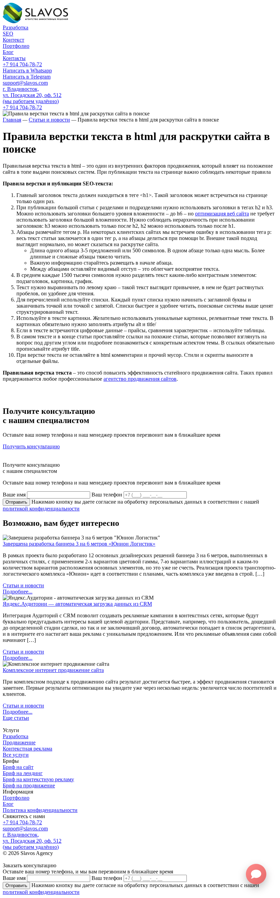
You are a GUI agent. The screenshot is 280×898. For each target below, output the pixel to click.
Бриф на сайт (18, 767)
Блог (8, 52)
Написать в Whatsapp (27, 70)
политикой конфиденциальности (41, 508)
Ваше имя (14, 494)
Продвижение (19, 742)
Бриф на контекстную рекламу (38, 779)
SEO (8, 34)
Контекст (13, 40)
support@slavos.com (25, 83)
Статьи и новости (23, 585)
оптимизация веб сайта (222, 213)
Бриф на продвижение (29, 785)
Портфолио (16, 46)
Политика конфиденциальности (40, 810)
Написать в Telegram (27, 77)
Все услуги (16, 755)
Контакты (14, 58)
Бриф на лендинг (23, 773)
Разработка (15, 27)
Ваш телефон (107, 494)
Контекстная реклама (27, 749)
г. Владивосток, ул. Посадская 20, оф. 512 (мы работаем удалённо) (32, 95)
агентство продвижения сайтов (140, 379)
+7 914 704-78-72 (22, 64)
